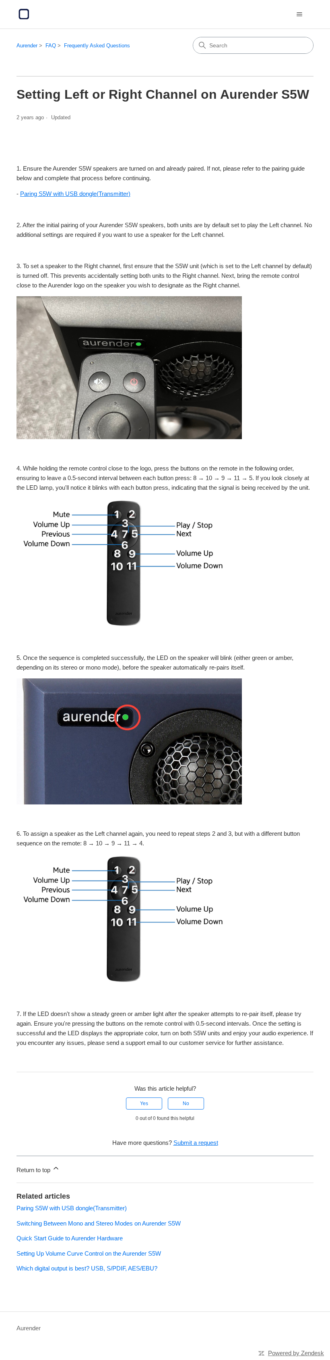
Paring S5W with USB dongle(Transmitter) (75, 193)
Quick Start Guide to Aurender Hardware (69, 1238)
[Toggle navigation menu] (299, 14)
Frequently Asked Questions (97, 46)
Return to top (34, 1170)
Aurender (26, 46)
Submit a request (195, 1142)
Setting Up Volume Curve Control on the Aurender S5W (88, 1253)
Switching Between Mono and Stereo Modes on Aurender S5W (98, 1223)
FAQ (50, 46)
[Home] (23, 14)
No (186, 1103)
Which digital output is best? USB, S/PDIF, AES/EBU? (86, 1268)
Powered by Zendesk (296, 1353)
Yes (144, 1103)
